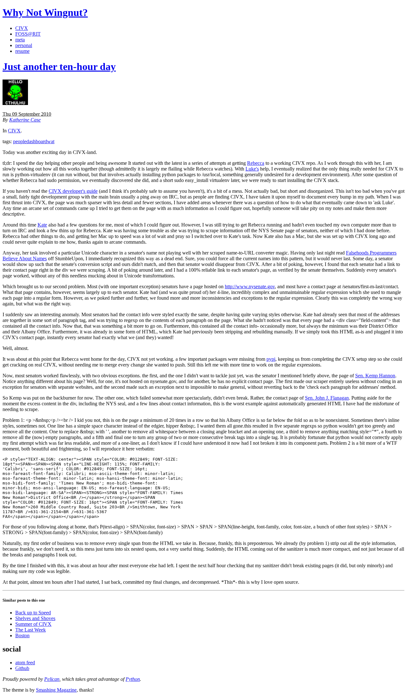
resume (22, 51)
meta (20, 39)
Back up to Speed (33, 612)
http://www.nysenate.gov (250, 286)
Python (133, 679)
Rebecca (255, 163)
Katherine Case (25, 119)
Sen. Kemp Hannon (375, 375)
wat (50, 141)
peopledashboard (30, 141)
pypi (270, 359)
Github (22, 668)
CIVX (21, 28)
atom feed (25, 662)
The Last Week (30, 629)
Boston (22, 635)
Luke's (252, 168)
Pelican (51, 679)
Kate (42, 224)
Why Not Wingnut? (45, 12)
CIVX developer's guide (73, 191)
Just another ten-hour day (59, 66)
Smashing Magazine (56, 690)
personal (23, 45)
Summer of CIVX (33, 624)
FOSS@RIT (28, 34)
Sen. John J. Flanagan (327, 398)
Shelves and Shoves (35, 618)
